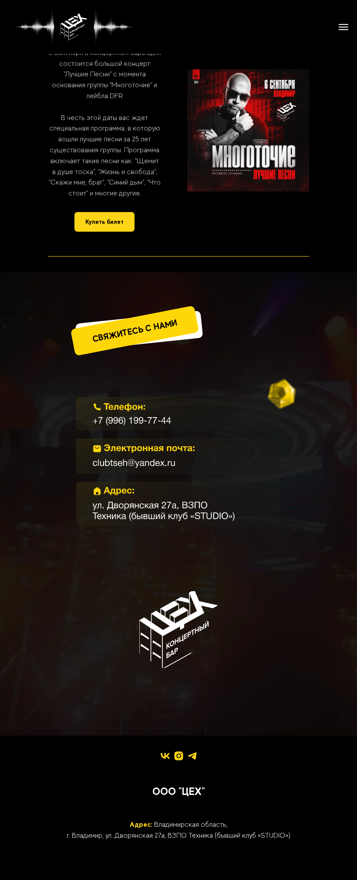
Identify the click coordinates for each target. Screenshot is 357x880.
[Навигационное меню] (343, 27)
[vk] (165, 755)
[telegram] (192, 755)
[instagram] (178, 755)
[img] (178, 414)
